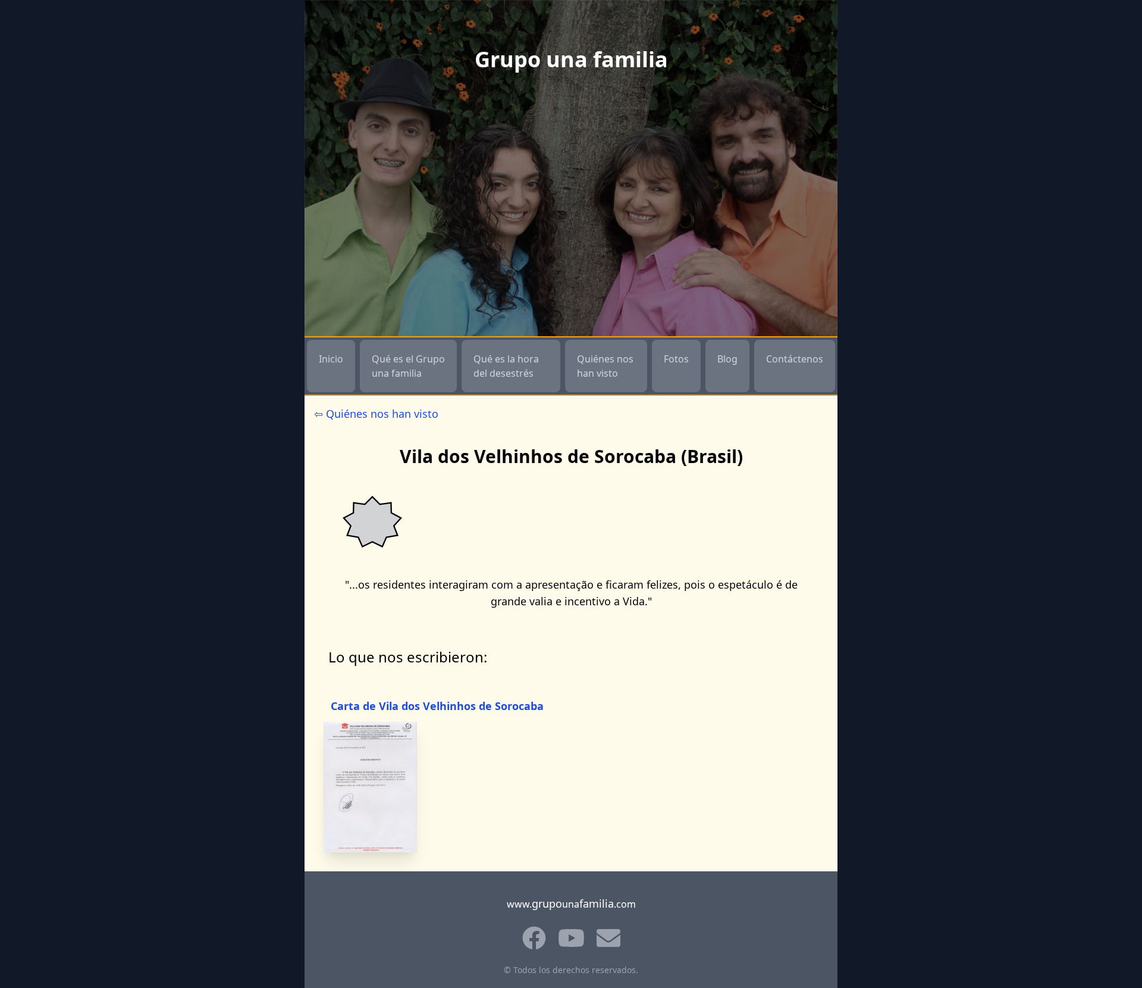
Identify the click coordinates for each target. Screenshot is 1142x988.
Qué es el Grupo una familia (408, 366)
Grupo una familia (571, 59)
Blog (727, 358)
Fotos (676, 358)
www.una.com (571, 903)
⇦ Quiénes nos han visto (376, 414)
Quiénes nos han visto (605, 366)
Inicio (331, 358)
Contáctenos (794, 358)
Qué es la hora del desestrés (506, 366)
